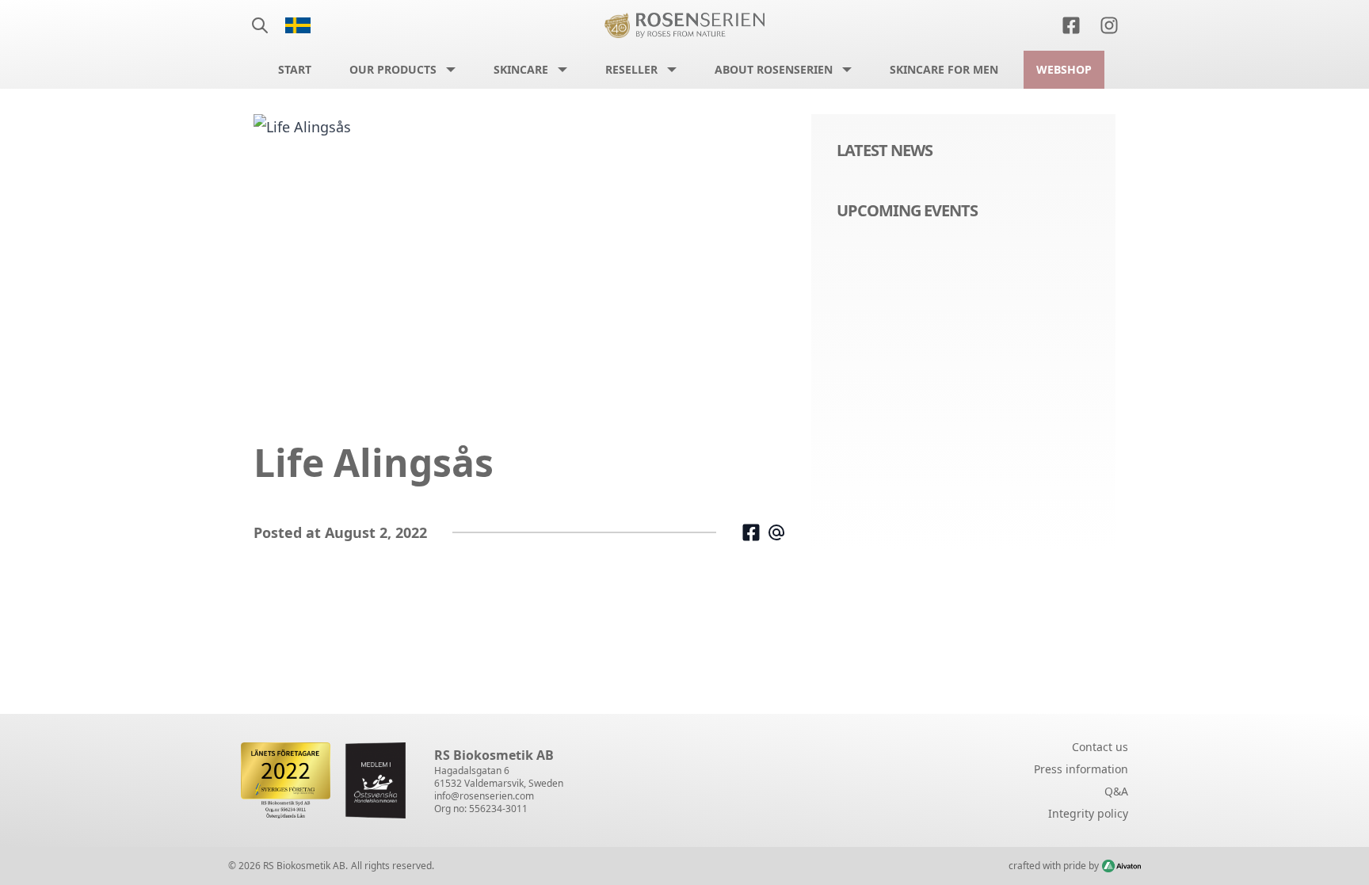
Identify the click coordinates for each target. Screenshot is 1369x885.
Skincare (521, 69)
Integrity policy (1088, 813)
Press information (1081, 768)
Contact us (1100, 746)
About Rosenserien (774, 69)
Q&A (1116, 791)
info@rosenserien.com (484, 796)
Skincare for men (944, 69)
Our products (393, 69)
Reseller (631, 69)
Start (294, 69)
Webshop (1064, 69)
